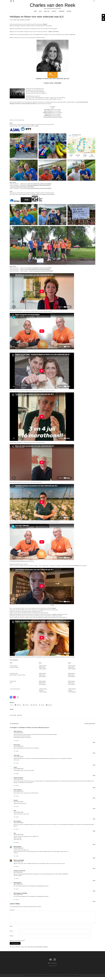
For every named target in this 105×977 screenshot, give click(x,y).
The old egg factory (14, 723)
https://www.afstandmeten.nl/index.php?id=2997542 (39, 183)
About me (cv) (32, 975)
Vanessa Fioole (17, 846)
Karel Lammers (17, 882)
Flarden (55, 975)
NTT (33, 126)
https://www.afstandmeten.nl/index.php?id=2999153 (22, 186)
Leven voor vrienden (52, 83)
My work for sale (66, 975)
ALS (21, 715)
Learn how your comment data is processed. (38, 946)
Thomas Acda (47, 114)
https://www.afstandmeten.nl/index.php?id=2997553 (39, 188)
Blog (40, 11)
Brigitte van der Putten (54, 31)
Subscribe (61, 11)
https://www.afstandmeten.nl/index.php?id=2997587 (39, 185)
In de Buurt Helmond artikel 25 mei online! (52, 117)
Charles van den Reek (52, 5)
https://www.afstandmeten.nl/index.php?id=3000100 (38, 269)
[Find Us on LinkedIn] (13, 1)
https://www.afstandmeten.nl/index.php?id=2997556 (39, 268)
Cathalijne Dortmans (47, 112)
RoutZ (37, 194)
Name (11, 926)
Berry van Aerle (47, 111)
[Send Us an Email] (11, 1)
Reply (94, 742)
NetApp (34, 194)
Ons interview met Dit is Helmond (17, 561)
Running (69, 11)
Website (11, 935)
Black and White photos (42, 975)
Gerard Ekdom (47, 109)
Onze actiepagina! (14, 659)
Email (11, 931)
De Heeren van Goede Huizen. (48, 194)
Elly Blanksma (47, 115)
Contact (54, 11)
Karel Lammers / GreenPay (20, 893)
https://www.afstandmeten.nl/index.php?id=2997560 (41, 271)
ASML (37, 126)
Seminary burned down (90, 723)
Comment (12, 910)
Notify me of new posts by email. (17, 940)
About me (46, 11)
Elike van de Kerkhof (19, 860)
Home (35, 11)
